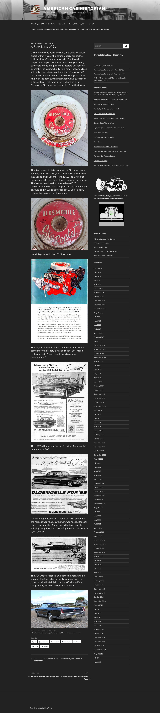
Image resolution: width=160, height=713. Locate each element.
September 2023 (100, 406)
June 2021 (97, 516)
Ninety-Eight (64, 659)
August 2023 (98, 410)
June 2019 (97, 613)
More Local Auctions (101, 247)
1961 (36, 659)
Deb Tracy (48, 43)
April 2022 (97, 475)
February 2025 (99, 337)
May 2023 (97, 422)
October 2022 (99, 451)
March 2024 (98, 382)
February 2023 (99, 435)
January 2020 (99, 585)
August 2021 (98, 508)
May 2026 (97, 280)
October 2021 (99, 499)
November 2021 (99, 495)
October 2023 (99, 402)
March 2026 (98, 288)
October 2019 (99, 597)
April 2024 (97, 378)
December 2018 (99, 638)
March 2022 (98, 479)
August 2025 (98, 313)
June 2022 (97, 467)
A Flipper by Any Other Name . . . (105, 239)
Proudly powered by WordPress (41, 708)
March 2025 (98, 333)
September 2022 (100, 455)
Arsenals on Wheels (101, 132)
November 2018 (99, 642)
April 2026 (97, 284)
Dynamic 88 (53, 659)
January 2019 (98, 633)
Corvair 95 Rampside (101, 243)
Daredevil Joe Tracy (100, 161)
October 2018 (99, 646)
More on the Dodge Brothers (104, 104)
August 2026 (98, 268)
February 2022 (99, 483)
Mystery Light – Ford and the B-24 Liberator (109, 128)
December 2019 (99, 589)
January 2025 (98, 341)
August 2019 (98, 605)
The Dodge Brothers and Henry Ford (106, 109)
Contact (62, 24)
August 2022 (98, 459)
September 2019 (100, 601)
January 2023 (98, 439)
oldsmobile (76, 659)
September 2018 (100, 650)
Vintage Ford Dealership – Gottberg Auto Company (111, 165)
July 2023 (97, 414)
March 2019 (98, 625)
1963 (41, 659)
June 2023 (97, 418)
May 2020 (97, 569)
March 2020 (98, 577)
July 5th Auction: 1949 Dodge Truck (106, 251)
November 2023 (99, 398)
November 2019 (99, 593)
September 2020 (100, 552)
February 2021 (99, 532)
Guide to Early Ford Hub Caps (104, 137)
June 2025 (97, 321)
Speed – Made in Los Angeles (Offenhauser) (109, 118)
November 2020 (100, 544)
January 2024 (98, 390)
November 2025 (99, 305)
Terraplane (97, 142)
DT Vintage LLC (109, 196)
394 (45, 659)
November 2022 (99, 447)
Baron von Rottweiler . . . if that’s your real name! (110, 99)
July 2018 (97, 658)
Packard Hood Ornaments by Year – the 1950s (110, 74)
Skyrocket (39, 661)
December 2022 (99, 443)
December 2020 (99, 540)
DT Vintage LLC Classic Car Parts (43, 24)
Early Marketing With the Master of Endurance (110, 151)
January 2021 (98, 536)
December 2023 (99, 394)
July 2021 (97, 512)
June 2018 (97, 662)
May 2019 (97, 617)
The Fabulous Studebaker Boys (104, 114)
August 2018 (98, 654)
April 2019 (97, 621)
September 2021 (100, 504)
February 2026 (99, 292)
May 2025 (97, 325)
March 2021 (98, 528)
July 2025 (97, 317)
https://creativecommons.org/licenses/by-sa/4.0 (47, 633)
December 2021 (99, 491)
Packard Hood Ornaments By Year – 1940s (109, 70)
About (91, 24)
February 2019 (99, 629)
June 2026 (97, 276)
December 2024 (99, 345)
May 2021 (97, 520)
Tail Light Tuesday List (77, 24)
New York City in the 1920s (103, 255)
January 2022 (98, 487)
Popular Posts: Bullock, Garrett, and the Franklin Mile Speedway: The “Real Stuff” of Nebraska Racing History (70, 29)
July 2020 (97, 560)
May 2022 (97, 471)
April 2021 (97, 524)
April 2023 (97, 426)
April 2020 (97, 573)
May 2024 (97, 374)
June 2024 (97, 370)
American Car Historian (74, 8)
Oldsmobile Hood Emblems (103, 66)
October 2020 (99, 548)
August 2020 (98, 556)
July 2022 (97, 463)
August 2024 (98, 361)
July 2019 (97, 609)
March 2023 (98, 430)
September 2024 (100, 357)
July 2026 (97, 272)
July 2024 (97, 365)
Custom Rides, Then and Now (104, 123)
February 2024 (99, 386)
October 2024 (99, 353)
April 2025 (97, 329)
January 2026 (98, 297)
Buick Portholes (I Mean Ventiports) (106, 146)
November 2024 (99, 349)
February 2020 (99, 581)
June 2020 (97, 564)
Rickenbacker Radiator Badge (104, 156)
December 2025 (99, 301)
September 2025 (100, 309)
